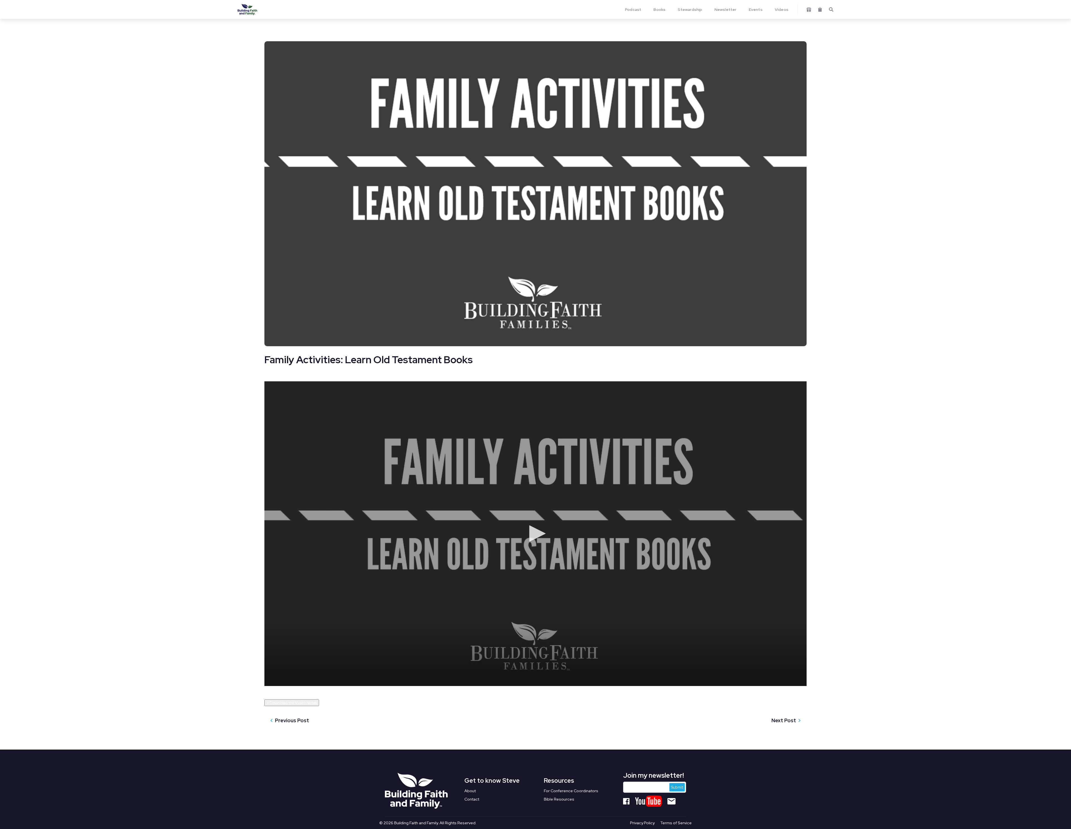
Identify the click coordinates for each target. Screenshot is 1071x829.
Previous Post (292, 720)
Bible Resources (559, 799)
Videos (781, 9)
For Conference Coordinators (571, 791)
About (470, 791)
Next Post (783, 720)
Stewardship (690, 9)
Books (659, 9)
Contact (471, 799)
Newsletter (726, 9)
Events (756, 9)
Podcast (633, 9)
